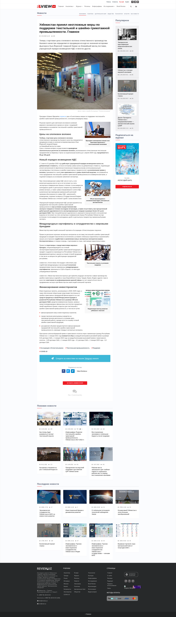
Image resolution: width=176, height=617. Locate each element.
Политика (90, 13)
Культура (127, 13)
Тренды (66, 575)
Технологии (119, 13)
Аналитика (69, 6)
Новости (76, 581)
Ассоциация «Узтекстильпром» (52, 348)
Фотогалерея (92, 589)
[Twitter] (138, 2)
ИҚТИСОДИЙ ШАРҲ (125, 180)
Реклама (109, 578)
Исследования (109, 6)
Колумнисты (67, 589)
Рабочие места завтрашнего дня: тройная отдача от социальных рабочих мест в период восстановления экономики (101, 471)
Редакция (110, 581)
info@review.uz (43, 601)
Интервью (67, 581)
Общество (111, 13)
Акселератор (67, 592)
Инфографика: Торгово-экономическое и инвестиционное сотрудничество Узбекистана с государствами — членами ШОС (101, 549)
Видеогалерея (92, 592)
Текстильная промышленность (78, 348)
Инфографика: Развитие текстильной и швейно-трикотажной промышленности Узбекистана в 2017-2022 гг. (75, 436)
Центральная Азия (100, 13)
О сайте (109, 575)
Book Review (121, 6)
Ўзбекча (109, 2)
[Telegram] (135, 2)
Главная (61, 6)
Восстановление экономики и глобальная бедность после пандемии (100, 434)
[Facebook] (132, 2)
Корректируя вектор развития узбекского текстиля (98, 309)
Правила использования (111, 584)
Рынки (65, 578)
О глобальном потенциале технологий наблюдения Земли (101, 512)
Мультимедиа (92, 586)
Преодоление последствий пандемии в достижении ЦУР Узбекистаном (75, 469)
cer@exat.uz (42, 603)
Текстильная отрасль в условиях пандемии (98, 264)
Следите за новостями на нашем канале (77, 358)
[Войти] (136, 6)
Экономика (82, 13)
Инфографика (97, 6)
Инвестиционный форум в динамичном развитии (75, 511)
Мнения (66, 583)
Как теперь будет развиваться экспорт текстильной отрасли (46, 434)
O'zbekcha (115, 2)
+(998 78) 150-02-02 (44, 595)
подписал (63, 116)
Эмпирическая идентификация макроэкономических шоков (125, 45)
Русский (121, 2)
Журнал (79, 6)
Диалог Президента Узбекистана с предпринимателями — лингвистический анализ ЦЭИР (126, 121)
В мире (76, 573)
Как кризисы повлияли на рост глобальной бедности (48, 468)
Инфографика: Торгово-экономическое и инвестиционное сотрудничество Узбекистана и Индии (74, 547)
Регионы (87, 6)
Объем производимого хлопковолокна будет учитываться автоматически (97, 200)
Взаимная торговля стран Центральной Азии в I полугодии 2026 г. (126, 546)
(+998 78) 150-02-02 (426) (52, 598)
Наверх (88, 614)
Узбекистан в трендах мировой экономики (125, 71)
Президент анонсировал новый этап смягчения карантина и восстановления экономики (98, 142)
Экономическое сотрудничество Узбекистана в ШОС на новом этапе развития (47, 513)
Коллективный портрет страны (125, 95)
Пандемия (96, 348)
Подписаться (127, 186)
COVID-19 (44, 351)
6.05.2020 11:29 (45, 36)
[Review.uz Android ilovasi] (131, 574)
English (127, 2)
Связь (109, 588)
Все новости (135, 13)
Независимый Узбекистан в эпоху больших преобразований (127, 512)
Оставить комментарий (75, 383)
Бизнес (66, 586)
